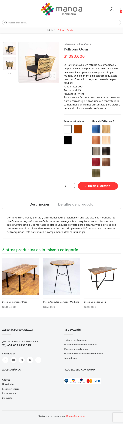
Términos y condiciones (76, 348)
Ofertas (6, 379)
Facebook (5, 360)
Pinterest (22, 360)
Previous (9, 39)
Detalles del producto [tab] (75, 204)
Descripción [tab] (39, 204)
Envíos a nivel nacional (75, 339)
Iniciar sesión (9, 393)
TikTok (38, 360)
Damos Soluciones (75, 416)
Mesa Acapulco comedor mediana (61, 301)
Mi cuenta (7, 397)
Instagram (30, 360)
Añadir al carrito (99, 186)
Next (9, 73)
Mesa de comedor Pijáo (14, 301)
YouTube (13, 360)
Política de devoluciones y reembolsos (83, 353)
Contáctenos (70, 357)
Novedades (8, 384)
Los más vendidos (11, 388)
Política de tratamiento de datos (80, 344)
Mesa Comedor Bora (95, 301)
